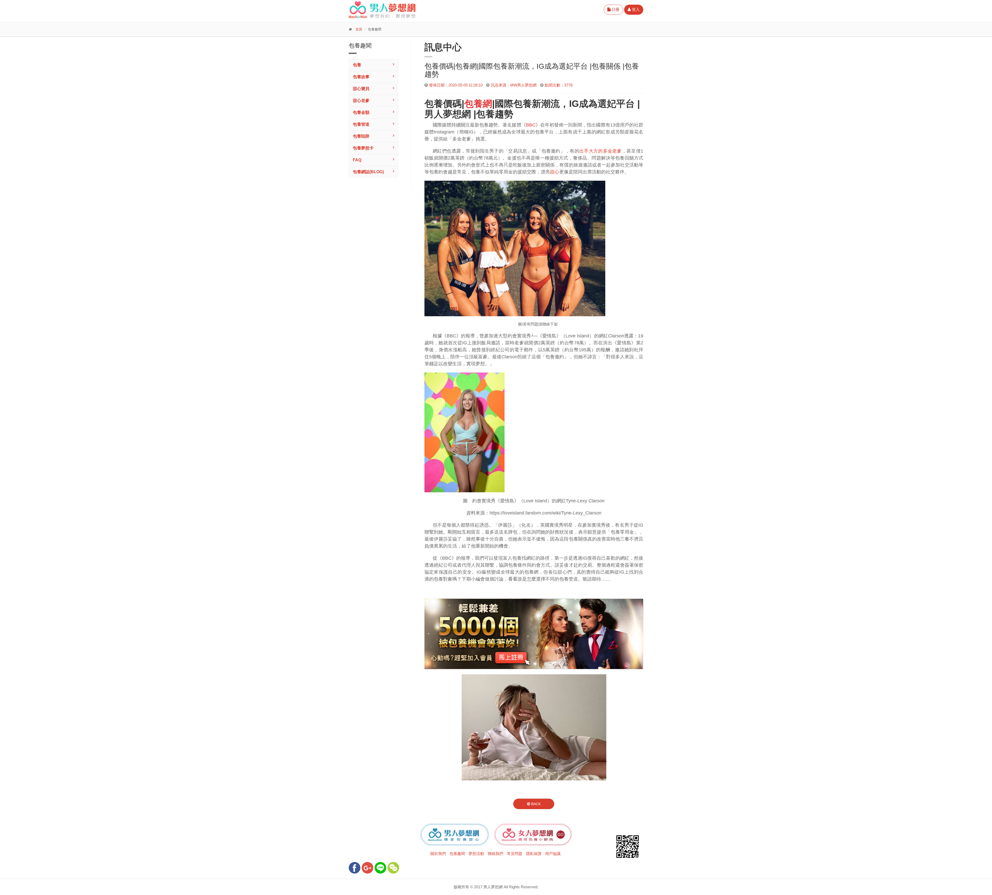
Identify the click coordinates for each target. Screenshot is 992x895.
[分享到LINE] (380, 868)
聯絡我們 (495, 853)
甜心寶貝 (361, 88)
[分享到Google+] (367, 868)
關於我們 (438, 853)
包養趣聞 (457, 853)
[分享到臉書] (354, 868)
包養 (357, 65)
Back (535, 804)
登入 (635, 9)
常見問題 (514, 853)
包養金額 (361, 112)
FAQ (357, 160)
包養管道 (361, 124)
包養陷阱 (361, 136)
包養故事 (361, 77)
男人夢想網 (447, 114)
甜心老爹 (361, 100)
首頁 (358, 29)
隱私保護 (533, 853)
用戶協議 (553, 853)
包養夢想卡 (363, 148)
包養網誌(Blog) (368, 172)
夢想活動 (476, 853)
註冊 (615, 9)
